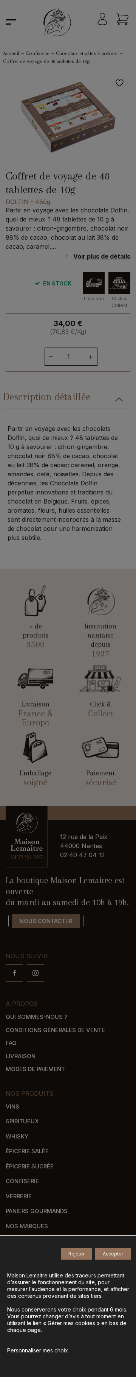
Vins (12, 1106)
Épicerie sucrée (30, 1166)
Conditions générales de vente (55, 1030)
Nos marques (27, 1226)
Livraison (21, 1056)
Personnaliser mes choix (37, 1350)
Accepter (113, 1254)
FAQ (11, 1042)
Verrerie (19, 1196)
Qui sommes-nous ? (36, 1016)
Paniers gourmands (37, 1211)
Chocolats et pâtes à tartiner (87, 53)
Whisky (17, 1136)
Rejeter (76, 1254)
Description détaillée (46, 396)
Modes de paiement (35, 1069)
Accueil (11, 53)
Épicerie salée (27, 1151)
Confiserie (37, 53)
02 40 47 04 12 (82, 855)
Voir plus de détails (101, 256)
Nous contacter (46, 921)
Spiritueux (22, 1121)
